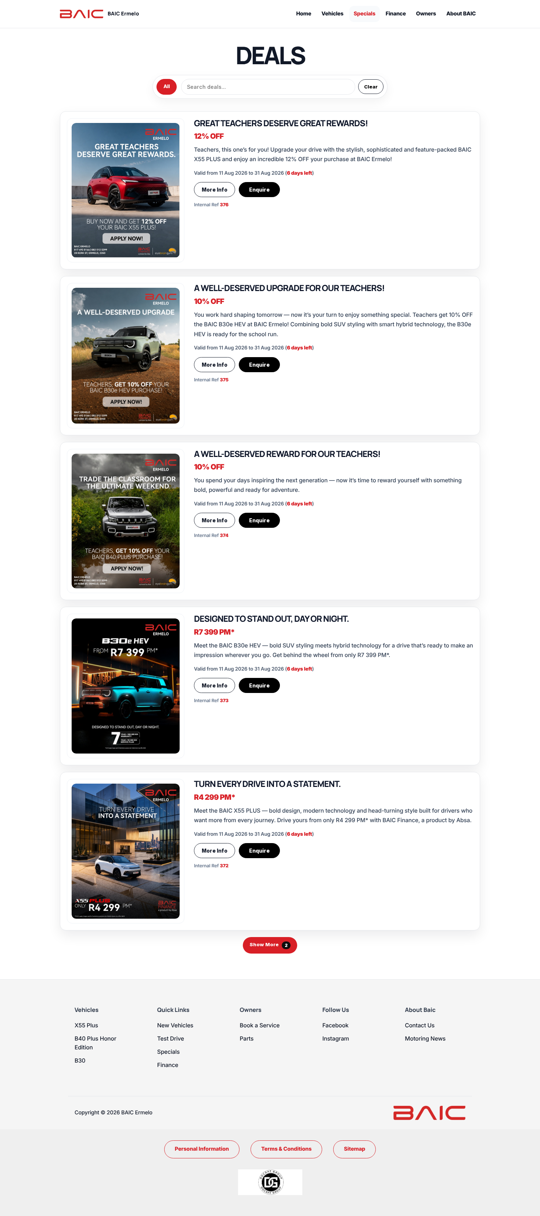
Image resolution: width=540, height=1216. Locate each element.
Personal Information (202, 1149)
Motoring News (425, 1038)
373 (224, 701)
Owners (426, 14)
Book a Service (260, 1025)
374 (224, 535)
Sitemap (354, 1149)
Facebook (335, 1025)
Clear (371, 87)
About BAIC (461, 14)
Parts (247, 1038)
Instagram (335, 1038)
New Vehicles (175, 1025)
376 (224, 205)
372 (224, 866)
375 (224, 380)
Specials (364, 14)
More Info (214, 189)
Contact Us (420, 1025)
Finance (396, 14)
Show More (268, 944)
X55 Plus (86, 1025)
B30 (80, 1060)
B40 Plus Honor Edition (95, 1043)
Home (303, 14)
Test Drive (170, 1038)
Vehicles (332, 14)
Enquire (259, 189)
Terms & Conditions (286, 1149)
